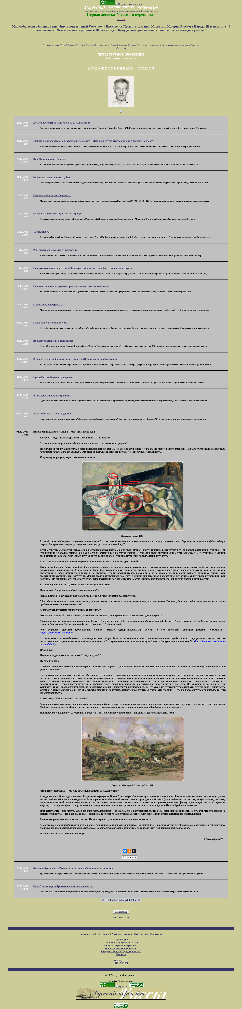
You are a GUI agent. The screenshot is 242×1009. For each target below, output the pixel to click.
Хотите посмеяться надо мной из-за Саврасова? (61, 122)
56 (122, 899)
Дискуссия (121, 48)
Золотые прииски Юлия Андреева (58, 45)
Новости (115, 11)
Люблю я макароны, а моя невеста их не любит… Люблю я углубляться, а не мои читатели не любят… (94, 141)
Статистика (141, 934)
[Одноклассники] (129, 851)
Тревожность (41, 231)
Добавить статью (121, 917)
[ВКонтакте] (125, 851)
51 (106, 899)
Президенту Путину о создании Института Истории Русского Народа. (156, 26)
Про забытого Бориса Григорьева (53, 377)
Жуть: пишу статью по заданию (52, 413)
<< (102, 899)
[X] (134, 851)
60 (135, 899)
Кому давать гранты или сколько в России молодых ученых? (162, 30)
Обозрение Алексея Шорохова (89, 45)
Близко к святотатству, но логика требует (58, 213)
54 (116, 899)
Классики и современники (149, 45)
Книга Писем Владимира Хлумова (120, 45)
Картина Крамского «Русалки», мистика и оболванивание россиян (73, 868)
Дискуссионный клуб (138, 11)
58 (129, 899)
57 (126, 899)
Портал (86, 11)
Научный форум (152, 11)
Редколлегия (87, 934)
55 (119, 899)
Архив (128, 934)
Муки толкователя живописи (50, 322)
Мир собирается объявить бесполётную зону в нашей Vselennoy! (58, 26)
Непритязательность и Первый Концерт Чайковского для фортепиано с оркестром (82, 268)
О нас (102, 11)
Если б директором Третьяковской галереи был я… (64, 886)
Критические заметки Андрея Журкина (180, 45)
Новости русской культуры (121, 948)
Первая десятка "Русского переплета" (121, 14)
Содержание (94, 11)
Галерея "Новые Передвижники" (121, 951)
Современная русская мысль (121, 942)
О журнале (103, 934)
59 (132, 899)
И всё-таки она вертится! (48, 304)
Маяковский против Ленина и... (52, 195)
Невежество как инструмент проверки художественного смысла (71, 286)
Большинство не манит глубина (52, 177)
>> (139, 899)
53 (112, 899)
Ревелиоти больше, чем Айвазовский (55, 250)
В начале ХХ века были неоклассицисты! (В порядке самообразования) (75, 359)
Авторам (108, 11)
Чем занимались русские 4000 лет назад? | (87, 30)
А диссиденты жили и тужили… (52, 395)
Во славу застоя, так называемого (53, 340)
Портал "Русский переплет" (121, 945)
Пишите (121, 954)
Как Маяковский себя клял (49, 159)
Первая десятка (124, 11)
